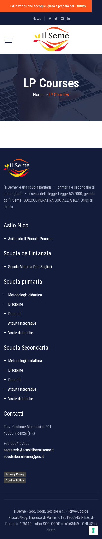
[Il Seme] (51, 39)
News (37, 18)
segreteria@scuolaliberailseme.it (29, 450)
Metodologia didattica (25, 295)
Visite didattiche (20, 332)
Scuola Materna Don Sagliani (30, 266)
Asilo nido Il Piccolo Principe (30, 238)
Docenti (14, 313)
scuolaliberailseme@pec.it (24, 456)
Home (38, 94)
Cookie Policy (15, 480)
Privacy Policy (15, 474)
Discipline (15, 304)
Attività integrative (22, 323)
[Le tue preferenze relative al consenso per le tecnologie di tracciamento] (93, 530)
